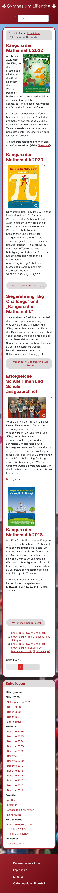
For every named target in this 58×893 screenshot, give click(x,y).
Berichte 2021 (15, 755)
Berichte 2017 (15, 775)
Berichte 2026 (15, 731)
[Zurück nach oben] (53, 887)
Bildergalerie (13, 479)
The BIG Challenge (18, 833)
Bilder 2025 (13, 697)
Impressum (20, 870)
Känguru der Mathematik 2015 (28, 643)
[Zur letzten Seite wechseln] (37, 667)
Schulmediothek (16, 843)
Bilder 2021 (13, 716)
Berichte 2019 (15, 765)
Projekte (11, 795)
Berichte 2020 (15, 760)
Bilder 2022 (14, 711)
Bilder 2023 (14, 706)
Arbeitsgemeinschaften (20, 809)
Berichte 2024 (15, 741)
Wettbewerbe (14, 819)
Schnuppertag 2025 (19, 702)
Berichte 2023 (15, 746)
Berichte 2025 (15, 736)
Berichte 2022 (15, 751)
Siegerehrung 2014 (19, 828)
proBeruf (12, 800)
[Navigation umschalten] (13, 18)
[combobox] (33, 18)
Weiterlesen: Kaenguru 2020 (27, 285)
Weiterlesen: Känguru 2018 (26, 622)
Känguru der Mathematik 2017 (28, 632)
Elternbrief (44, 145)
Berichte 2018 (15, 770)
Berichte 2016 (15, 780)
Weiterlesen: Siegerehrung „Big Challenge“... (30, 363)
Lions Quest (14, 814)
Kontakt (18, 876)
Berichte (11, 726)
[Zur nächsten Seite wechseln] (31, 667)
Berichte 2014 (15, 790)
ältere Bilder (14, 721)
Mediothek (12, 838)
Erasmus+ (13, 804)
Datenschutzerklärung (27, 863)
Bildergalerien (14, 692)
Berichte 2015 (15, 785)
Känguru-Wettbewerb (19, 824)
